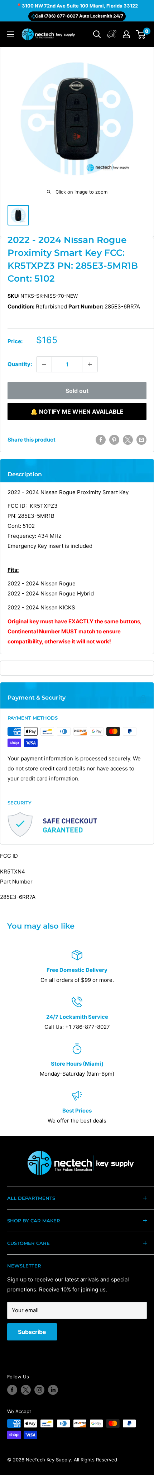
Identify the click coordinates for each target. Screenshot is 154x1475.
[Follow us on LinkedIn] (53, 1390)
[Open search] (97, 34)
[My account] (111, 34)
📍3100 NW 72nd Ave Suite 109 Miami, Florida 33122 (77, 6)
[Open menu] (10, 34)
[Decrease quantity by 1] (44, 364)
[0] (140, 34)
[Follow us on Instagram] (39, 1390)
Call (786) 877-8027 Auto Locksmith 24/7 (79, 16)
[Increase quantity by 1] (89, 364)
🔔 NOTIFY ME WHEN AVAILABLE (77, 411)
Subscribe (32, 1331)
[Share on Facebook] (101, 439)
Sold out (77, 390)
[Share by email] (141, 439)
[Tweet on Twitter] (128, 439)
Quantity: (20, 364)
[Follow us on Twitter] (26, 1390)
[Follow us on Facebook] (12, 1390)
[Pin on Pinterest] (114, 439)
